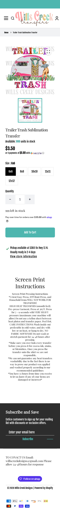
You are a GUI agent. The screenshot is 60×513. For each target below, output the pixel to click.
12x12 (12, 181)
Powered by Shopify (43, 488)
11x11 (47, 171)
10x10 (34, 171)
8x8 (22, 171)
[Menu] (6, 18)
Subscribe (27, 439)
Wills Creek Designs (24, 488)
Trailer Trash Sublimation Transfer (25, 32)
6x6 (11, 171)
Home (6, 32)
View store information (23, 256)
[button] (12, 18)
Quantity (9, 191)
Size (10, 163)
